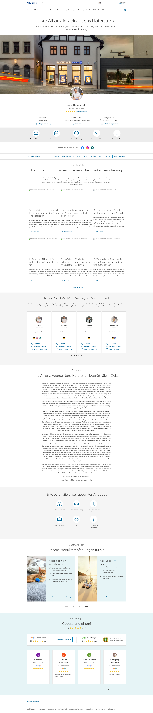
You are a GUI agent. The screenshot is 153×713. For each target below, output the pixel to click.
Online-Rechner (101, 709)
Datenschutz (52, 709)
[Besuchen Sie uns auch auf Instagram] (87, 147)
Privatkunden (45, 3)
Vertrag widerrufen (33, 701)
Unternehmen (89, 709)
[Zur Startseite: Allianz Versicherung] (32, 3)
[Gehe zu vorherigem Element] (66, 355)
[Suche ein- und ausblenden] (124, 10)
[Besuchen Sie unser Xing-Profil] (92, 147)
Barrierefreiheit (62, 709)
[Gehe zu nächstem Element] (87, 355)
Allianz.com (111, 709)
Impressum (42, 709)
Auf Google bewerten (63, 639)
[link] (76, 135)
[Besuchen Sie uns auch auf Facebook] (82, 147)
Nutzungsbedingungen (76, 709)
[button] (76, 94)
